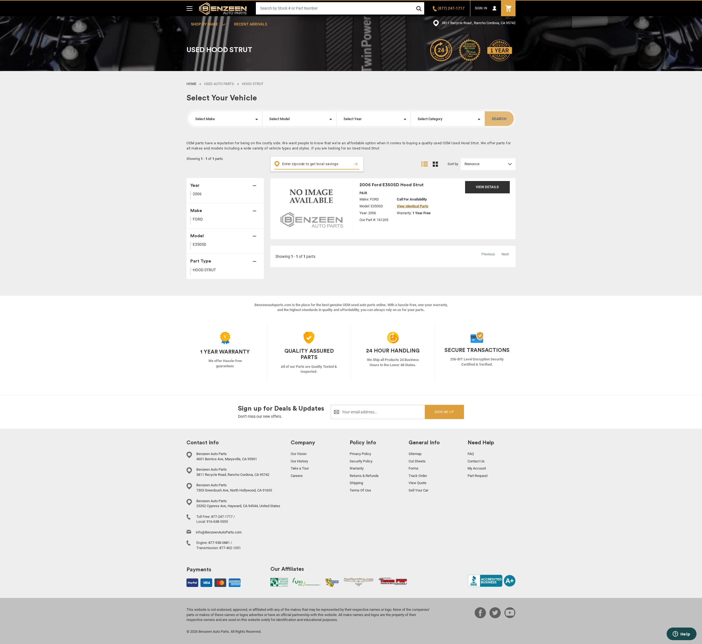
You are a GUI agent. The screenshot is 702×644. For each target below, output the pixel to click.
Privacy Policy (360, 454)
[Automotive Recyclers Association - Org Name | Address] (279, 582)
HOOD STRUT (204, 270)
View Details (487, 187)
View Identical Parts (412, 206)
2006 (197, 194)
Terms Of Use (360, 490)
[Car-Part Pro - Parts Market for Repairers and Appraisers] (358, 582)
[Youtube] (510, 616)
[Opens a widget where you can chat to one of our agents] (681, 634)
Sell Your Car (418, 490)
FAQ (471, 454)
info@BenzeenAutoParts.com (219, 532)
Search (499, 119)
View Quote (417, 483)
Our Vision (299, 454)
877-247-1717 (222, 517)
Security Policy (361, 461)
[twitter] (495, 616)
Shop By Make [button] (205, 24)
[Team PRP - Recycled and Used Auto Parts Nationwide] (392, 581)
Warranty (357, 468)
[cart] (508, 8)
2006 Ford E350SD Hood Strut (392, 185)
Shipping (356, 483)
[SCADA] (332, 582)
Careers (297, 476)
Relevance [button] (472, 164)
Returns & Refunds (364, 476)
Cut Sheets (417, 461)
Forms (413, 468)
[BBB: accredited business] (492, 580)
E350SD (199, 244)
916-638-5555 (217, 521)
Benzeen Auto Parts (223, 8)
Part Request (478, 476)
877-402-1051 (230, 548)
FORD (198, 219)
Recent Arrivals (250, 24)
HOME (191, 84)
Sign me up (444, 412)
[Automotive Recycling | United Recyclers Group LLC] (307, 582)
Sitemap (415, 454)
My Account (477, 468)
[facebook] (480, 616)
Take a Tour (300, 468)
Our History (299, 461)
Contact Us (476, 461)
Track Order (418, 476)
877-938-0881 (219, 543)
